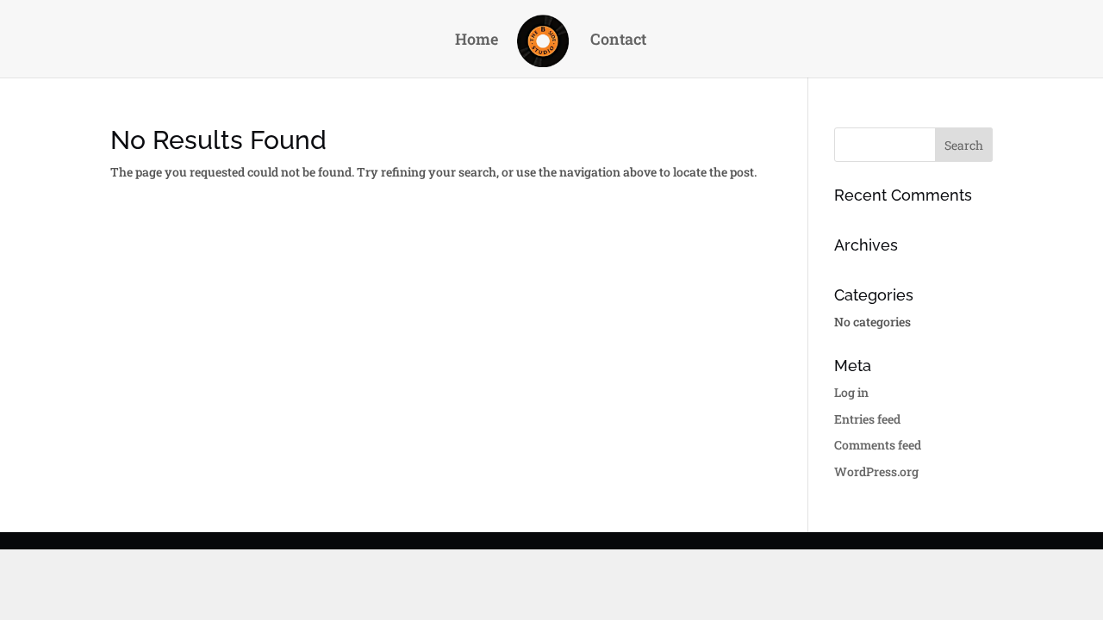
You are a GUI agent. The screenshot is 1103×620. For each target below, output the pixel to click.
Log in (851, 392)
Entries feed (867, 419)
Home (476, 41)
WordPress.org (876, 471)
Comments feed (877, 445)
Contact (618, 41)
